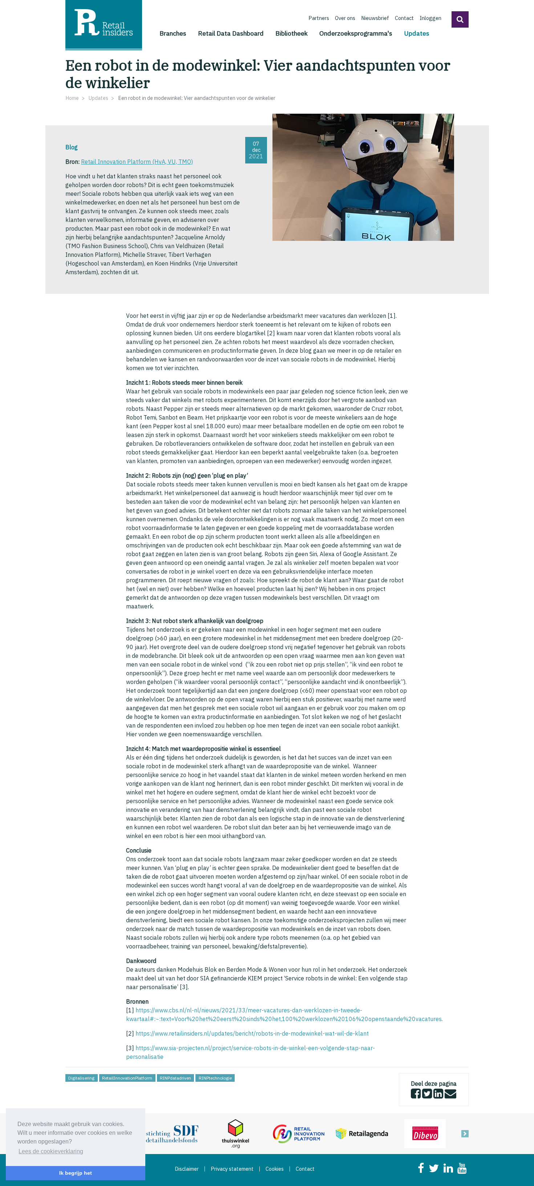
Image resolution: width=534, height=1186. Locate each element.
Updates (416, 33)
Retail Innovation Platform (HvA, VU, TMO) (137, 161)
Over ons (345, 18)
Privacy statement (232, 1168)
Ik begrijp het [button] (75, 1173)
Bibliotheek (291, 33)
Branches (172, 33)
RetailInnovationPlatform (127, 1078)
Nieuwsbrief (375, 18)
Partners (318, 18)
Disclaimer (187, 1168)
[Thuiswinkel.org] (235, 1133)
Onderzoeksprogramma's (355, 33)
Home (72, 97)
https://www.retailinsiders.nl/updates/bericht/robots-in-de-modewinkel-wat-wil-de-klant (252, 1033)
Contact (404, 18)
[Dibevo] (425, 1133)
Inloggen (430, 18)
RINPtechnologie (215, 1078)
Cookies (275, 1168)
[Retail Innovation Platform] (298, 1133)
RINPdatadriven (175, 1078)
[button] (460, 19)
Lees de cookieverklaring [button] (51, 1151)
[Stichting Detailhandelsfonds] (172, 1133)
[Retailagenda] (362, 1133)
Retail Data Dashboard (231, 33)
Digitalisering (81, 1078)
